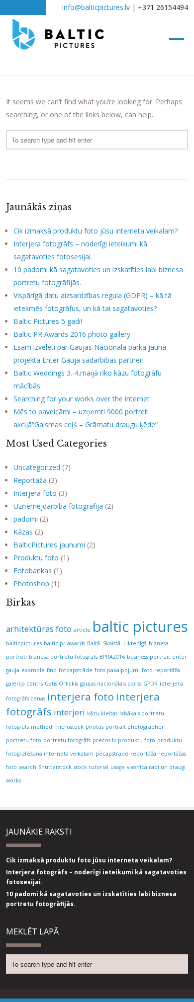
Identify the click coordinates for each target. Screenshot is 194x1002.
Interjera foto (35, 493)
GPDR (150, 683)
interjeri (69, 712)
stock (80, 767)
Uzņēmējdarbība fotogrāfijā (58, 506)
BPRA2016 (112, 656)
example (33, 670)
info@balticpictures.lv (96, 7)
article (82, 629)
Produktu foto (36, 557)
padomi (25, 519)
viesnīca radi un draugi (156, 767)
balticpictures (24, 643)
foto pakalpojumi (117, 670)
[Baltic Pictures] (58, 45)
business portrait (148, 656)
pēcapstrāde (112, 753)
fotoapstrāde (76, 670)
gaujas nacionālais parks (110, 683)
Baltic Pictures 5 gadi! (47, 321)
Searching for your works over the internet (81, 398)
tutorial (98, 767)
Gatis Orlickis (61, 683)
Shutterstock (55, 767)
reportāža (143, 753)
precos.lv (104, 740)
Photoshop (31, 583)
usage (117, 767)
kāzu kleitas (102, 713)
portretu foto (23, 740)
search (27, 767)
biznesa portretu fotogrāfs (63, 656)
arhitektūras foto (39, 628)
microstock (69, 726)
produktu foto (136, 740)
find (52, 670)
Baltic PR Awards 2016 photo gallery (71, 334)
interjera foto (80, 696)
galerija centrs (24, 683)
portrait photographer (134, 726)
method (41, 726)
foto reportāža (161, 670)
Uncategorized (36, 467)
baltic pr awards (64, 643)
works (13, 780)
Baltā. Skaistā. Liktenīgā (117, 643)
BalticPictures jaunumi (49, 544)
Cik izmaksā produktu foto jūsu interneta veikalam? (95, 230)
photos (94, 726)
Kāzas (23, 532)
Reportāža (30, 480)
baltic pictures (140, 626)
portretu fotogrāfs (67, 740)
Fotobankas (32, 570)
